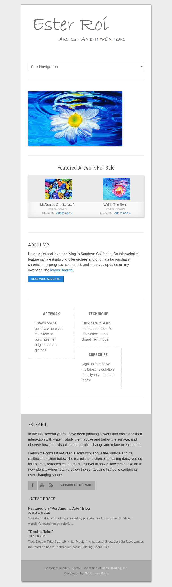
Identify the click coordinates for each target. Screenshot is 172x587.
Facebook (32, 485)
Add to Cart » (64, 213)
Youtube (42, 485)
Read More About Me (45, 279)
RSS (51, 485)
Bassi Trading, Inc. (115, 568)
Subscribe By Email (76, 485)
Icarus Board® (61, 270)
